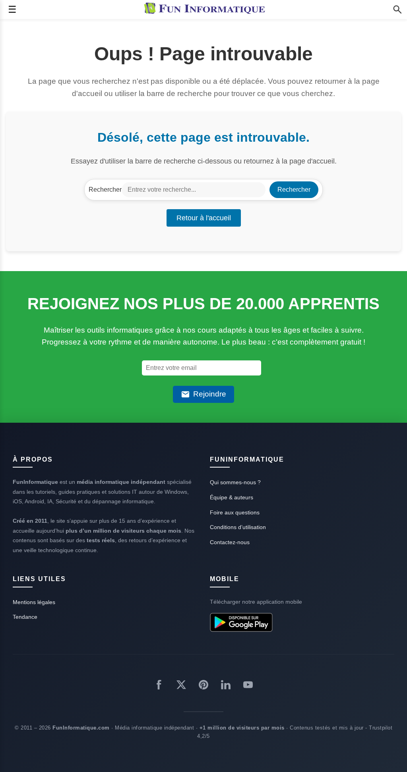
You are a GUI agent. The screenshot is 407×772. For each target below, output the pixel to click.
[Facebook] (159, 686)
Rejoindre (209, 394)
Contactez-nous (230, 542)
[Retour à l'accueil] (206, 9)
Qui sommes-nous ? (235, 482)
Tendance (25, 617)
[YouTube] (248, 686)
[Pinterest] (203, 686)
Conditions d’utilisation (238, 527)
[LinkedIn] (226, 686)
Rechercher (105, 189)
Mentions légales (34, 602)
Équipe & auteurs (231, 497)
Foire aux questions (235, 512)
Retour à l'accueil (203, 218)
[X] (181, 686)
